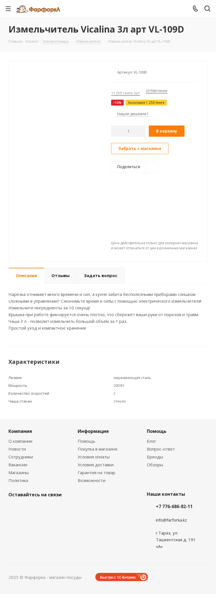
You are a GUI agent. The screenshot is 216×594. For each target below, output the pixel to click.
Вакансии (17, 464)
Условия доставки (96, 464)
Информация (93, 431)
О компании (20, 441)
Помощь (86, 441)
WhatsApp (70, 507)
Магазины (18, 472)
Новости (17, 449)
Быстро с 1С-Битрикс (118, 577)
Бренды (155, 457)
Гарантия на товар (96, 472)
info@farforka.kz (171, 520)
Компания (20, 431)
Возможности (91, 480)
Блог (151, 441)
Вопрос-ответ (161, 449)
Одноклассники (56, 507)
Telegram (28, 507)
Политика (18, 480)
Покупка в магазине (98, 449)
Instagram (14, 507)
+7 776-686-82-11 (174, 506)
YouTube (42, 507)
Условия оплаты (94, 457)
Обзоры (155, 464)
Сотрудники (20, 457)
